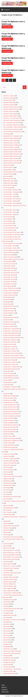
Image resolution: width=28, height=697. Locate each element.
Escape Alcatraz (7, 304)
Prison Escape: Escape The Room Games (13, 539)
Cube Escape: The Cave (9, 277)
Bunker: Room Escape (9, 185)
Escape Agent (6, 302)
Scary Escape (6, 561)
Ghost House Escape (8, 469)
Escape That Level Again (9, 396)
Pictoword (6, 532)
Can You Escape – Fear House (11, 198)
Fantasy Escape (7, 456)
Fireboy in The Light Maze (10, 463)
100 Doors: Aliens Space (9, 111)
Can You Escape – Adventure (10, 190)
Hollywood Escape (8, 485)
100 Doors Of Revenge (9, 102)
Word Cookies (7, 631)
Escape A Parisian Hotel (9, 295)
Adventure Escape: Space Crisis (11, 156)
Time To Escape (7, 602)
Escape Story (6, 393)
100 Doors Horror (8, 100)
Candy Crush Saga (8, 254)
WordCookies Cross (8, 649)
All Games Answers (8, 167)
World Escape (6, 664)
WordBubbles (6, 646)
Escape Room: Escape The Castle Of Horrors (14, 389)
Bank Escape (6, 176)
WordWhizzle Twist (8, 662)
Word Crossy (6, 635)
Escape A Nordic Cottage (9, 293)
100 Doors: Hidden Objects (10, 116)
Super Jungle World (8, 588)
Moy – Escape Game (8, 512)
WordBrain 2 (6, 644)
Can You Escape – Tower (9, 212)
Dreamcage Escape (8, 286)
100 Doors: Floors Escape (10, 113)
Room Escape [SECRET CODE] (11, 555)
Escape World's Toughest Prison (11, 440)
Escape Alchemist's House (10, 306)
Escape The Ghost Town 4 (10, 409)
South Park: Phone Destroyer (11, 572)
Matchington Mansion (9, 508)
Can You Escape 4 (8, 221)
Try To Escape (7, 610)
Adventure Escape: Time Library (11, 160)
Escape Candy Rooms (9, 313)
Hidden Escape (7, 481)
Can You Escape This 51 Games (11, 243)
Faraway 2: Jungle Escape (10, 458)
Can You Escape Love (8, 230)
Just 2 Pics (6, 492)
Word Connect (7, 628)
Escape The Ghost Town (9, 402)
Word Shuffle (6, 640)
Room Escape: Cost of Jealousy (11, 557)
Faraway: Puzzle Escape (9, 460)
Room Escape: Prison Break (10, 559)
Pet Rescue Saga (7, 528)
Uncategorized (7, 613)
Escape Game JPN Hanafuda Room (12, 337)
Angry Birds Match (8, 174)
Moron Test (6, 510)
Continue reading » (7, 27)
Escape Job (6, 380)
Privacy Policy (5, 691)
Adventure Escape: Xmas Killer (11, 163)
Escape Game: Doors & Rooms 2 (11, 355)
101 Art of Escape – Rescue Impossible (13, 127)
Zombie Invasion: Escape (9, 673)
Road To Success (7, 548)
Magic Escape (6, 505)
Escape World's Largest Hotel (11, 438)
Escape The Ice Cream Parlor (10, 413)
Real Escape (6, 546)
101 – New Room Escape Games (11, 125)
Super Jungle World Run (9, 590)
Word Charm (6, 626)
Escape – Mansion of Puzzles (10, 288)
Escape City (6, 315)
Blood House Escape (8, 178)
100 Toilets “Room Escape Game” (12, 120)
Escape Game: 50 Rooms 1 (10, 340)
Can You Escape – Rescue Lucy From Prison (14, 205)
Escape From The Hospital (10, 322)
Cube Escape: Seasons (9, 275)
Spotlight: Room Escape (9, 577)
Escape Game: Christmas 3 (10, 351)
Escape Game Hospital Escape (11, 333)
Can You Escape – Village (9, 214)
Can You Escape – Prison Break (11, 203)
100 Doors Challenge (8, 98)
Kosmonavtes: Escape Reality (11, 496)
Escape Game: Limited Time (10, 362)
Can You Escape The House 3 (10, 237)
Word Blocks (6, 624)
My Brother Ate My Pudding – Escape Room (14, 516)
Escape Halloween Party (9, 375)
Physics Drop (6, 530)
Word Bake (6, 622)
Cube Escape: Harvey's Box (10, 272)
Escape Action (7, 299)
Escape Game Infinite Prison (10, 335)
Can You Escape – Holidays (10, 201)
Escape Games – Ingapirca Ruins (11, 366)
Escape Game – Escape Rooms (11, 328)
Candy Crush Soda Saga (9, 257)
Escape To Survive (8, 436)
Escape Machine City (8, 382)
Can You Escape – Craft (9, 194)
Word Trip (6, 642)
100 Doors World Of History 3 (11, 109)
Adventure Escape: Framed (10, 147)
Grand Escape (7, 474)
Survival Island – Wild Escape (11, 593)
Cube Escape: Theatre (9, 284)
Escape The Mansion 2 (9, 420)
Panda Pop (6, 523)
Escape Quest (6, 384)
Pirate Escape (6, 534)
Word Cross (6, 633)
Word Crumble (7, 637)
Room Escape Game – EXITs (10, 550)
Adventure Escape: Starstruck (11, 158)
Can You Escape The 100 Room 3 (12, 232)
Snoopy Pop (6, 570)
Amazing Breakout (8, 169)
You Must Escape (7, 666)
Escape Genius (7, 371)
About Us (4, 687)
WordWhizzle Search (8, 660)
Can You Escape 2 (8, 216)
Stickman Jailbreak (8, 584)
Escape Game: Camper (9, 346)
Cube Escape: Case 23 (9, 270)
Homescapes (6, 487)
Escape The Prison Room (9, 427)
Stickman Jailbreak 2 (8, 586)
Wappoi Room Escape (9, 615)
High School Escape (8, 483)
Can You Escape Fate (8, 225)
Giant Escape (6, 472)
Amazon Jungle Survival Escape (11, 172)
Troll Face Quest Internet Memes (11, 608)
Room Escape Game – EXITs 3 (11, 552)
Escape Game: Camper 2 (9, 349)
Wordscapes (6, 655)
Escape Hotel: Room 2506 (10, 378)
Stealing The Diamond (9, 579)
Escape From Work (8, 324)
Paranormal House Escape (10, 525)
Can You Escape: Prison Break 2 (11, 250)
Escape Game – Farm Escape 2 (11, 331)
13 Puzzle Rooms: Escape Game (11, 129)
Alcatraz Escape (7, 165)
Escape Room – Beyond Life (10, 387)
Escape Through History (9, 431)
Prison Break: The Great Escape (11, 537)
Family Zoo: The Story (9, 454)
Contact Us (4, 689)
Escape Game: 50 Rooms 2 (10, 342)
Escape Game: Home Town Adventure (13, 358)
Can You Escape (7, 187)
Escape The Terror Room (9, 429)
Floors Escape (7, 467)
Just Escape (6, 494)
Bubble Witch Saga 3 (8, 183)
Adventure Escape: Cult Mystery (11, 145)
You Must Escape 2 (8, 671)
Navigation (7, 9)
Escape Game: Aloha (8, 344)
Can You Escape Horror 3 (9, 228)
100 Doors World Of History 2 (11, 107)
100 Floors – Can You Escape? (11, 118)
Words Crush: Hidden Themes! (11, 651)
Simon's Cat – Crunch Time (10, 566)
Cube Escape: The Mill (9, 281)
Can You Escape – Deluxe (9, 196)
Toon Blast (6, 604)
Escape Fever (6, 319)
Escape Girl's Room (8, 373)
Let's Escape (6, 499)
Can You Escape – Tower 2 (10, 248)
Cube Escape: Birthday (9, 268)
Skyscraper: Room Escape (10, 568)
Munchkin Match (7, 514)
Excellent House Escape (9, 447)
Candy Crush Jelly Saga (9, 252)
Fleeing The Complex (8, 465)
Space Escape (6, 575)
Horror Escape (7, 490)
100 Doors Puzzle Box (9, 104)
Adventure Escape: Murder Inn (11, 151)
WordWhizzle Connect (9, 658)
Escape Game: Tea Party (9, 364)
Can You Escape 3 (8, 219)
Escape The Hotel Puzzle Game (11, 411)
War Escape (6, 617)
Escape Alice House (8, 308)
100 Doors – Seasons (9, 95)
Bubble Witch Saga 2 (8, 181)
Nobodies (5, 521)
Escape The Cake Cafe (9, 398)
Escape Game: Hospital (9, 360)
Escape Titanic (7, 434)
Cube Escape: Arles (8, 266)
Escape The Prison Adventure (11, 425)
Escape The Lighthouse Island (11, 416)
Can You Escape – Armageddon (11, 192)
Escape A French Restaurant (10, 290)
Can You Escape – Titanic (10, 210)
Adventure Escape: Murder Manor (12, 154)
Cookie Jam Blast (7, 261)
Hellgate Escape (7, 478)
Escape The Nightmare (9, 422)
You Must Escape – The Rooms (11, 669)
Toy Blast (5, 606)
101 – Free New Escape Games (11, 122)
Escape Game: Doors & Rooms (11, 353)
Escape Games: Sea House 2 (10, 369)
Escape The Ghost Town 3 (10, 407)
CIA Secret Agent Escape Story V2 (12, 259)
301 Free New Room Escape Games (12, 131)
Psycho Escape (7, 543)
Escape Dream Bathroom (10, 317)
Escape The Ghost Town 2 (10, 404)
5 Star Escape (7, 134)
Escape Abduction (8, 297)
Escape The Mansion (8, 418)
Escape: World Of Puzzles (9, 445)
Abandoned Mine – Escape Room (12, 136)
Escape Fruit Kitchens (9, 326)
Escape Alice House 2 (8, 310)
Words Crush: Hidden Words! (10, 653)
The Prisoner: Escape (8, 599)
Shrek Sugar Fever (8, 564)
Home (3, 685)
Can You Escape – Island (9, 246)
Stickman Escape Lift (8, 581)
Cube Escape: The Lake (9, 279)
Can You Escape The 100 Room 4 (12, 234)
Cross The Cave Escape (9, 263)
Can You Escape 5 (8, 223)
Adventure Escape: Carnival (10, 143)
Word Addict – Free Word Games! (12, 619)
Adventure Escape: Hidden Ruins (11, 149)
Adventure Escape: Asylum (10, 140)
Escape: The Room (8, 443)
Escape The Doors (8, 400)
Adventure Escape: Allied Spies (11, 138)
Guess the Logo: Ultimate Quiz (11, 476)
